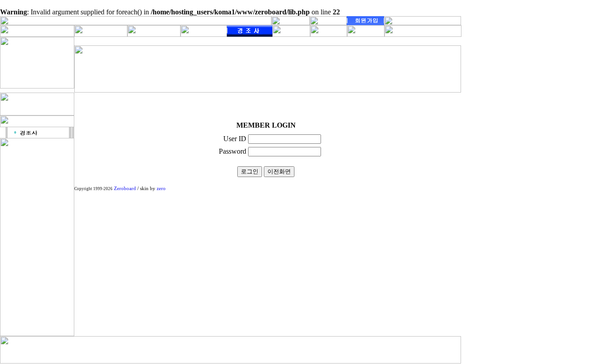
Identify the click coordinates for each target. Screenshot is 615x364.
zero (161, 188)
